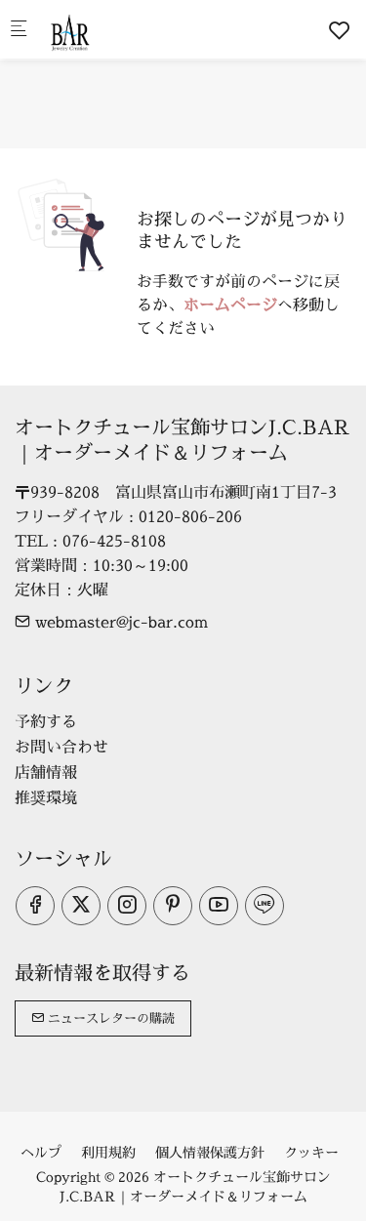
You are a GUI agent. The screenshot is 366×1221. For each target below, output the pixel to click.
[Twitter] (81, 905)
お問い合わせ (61, 746)
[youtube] (218, 905)
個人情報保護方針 (209, 1152)
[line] (264, 905)
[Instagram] (126, 905)
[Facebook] (35, 905)
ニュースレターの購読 (109, 1018)
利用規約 (108, 1152)
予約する (46, 721)
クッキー (311, 1152)
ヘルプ (40, 1152)
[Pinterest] (172, 905)
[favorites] (339, 30)
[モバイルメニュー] (18, 30)
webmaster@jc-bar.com (119, 621)
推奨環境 (46, 797)
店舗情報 (46, 772)
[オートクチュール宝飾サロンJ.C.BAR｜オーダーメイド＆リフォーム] (123, 29)
